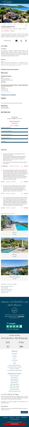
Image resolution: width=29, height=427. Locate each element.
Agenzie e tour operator (14, 368)
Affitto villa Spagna (14, 380)
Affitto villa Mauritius (14, 379)
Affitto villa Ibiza (14, 377)
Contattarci (5, 417)
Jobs (14, 358)
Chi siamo (14, 355)
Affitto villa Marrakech (14, 375)
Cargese (26, 24)
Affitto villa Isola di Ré (14, 389)
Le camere (3, 141)
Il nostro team (14, 353)
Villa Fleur (14, 254)
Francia (18, 24)
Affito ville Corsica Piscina (6, 291)
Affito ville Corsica (4, 292)
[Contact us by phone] (21, 41)
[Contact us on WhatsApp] (26, 41)
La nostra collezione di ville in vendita (14, 370)
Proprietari (11, 417)
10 (27, 127)
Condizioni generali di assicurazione (14, 367)
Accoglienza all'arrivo (6, 137)
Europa (14, 24)
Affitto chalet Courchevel (14, 386)
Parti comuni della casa (6, 134)
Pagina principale (3, 24)
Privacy (14, 363)
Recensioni (14, 356)
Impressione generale (6, 127)
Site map (18, 417)
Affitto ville (10, 24)
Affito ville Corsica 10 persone (7, 289)
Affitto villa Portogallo (14, 387)
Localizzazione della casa (6, 131)
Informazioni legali (14, 419)
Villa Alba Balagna (14, 277)
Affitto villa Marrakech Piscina (14, 391)
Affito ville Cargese (4, 288)
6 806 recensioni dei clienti (11, 316)
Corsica (22, 24)
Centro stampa (15, 360)
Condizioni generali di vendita (14, 365)
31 (26, 20)
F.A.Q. (14, 361)
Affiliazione (23, 417)
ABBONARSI (24, 412)
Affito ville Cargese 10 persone (7, 286)
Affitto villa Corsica (14, 382)
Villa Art (14, 232)
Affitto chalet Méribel (14, 384)
